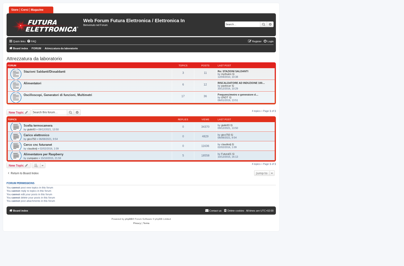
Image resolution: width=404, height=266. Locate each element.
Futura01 (226, 154)
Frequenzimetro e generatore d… (238, 94)
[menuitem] (31, 41)
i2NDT (224, 97)
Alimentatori (32, 83)
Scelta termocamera (38, 125)
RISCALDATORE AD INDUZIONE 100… (241, 83)
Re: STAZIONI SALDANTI (233, 71)
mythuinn (226, 74)
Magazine (37, 9)
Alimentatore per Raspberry (43, 154)
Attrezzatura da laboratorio (34, 58)
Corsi (24, 9)
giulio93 (31, 129)
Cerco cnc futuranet (38, 144)
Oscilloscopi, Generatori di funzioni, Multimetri (58, 95)
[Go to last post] (231, 125)
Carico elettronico (36, 135)
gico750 (31, 139)
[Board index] (45, 24)
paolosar (226, 85)
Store (14, 9)
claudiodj (32, 148)
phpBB (129, 219)
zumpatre (32, 158)
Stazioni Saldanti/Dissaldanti (44, 71)
